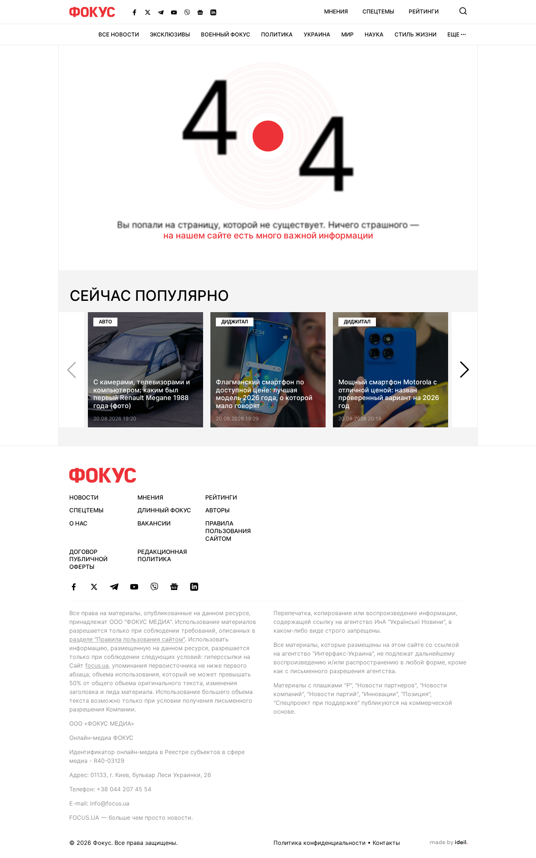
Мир (347, 34)
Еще (453, 34)
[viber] (154, 586)
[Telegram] (160, 12)
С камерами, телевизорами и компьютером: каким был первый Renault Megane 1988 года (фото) (141, 393)
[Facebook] (134, 12)
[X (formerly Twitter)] (147, 12)
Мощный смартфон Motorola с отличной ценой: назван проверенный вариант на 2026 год (388, 393)
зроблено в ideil (449, 842)
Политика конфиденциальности (319, 842)
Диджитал (234, 322)
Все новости (118, 34)
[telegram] (114, 586)
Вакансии (154, 523)
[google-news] (174, 586)
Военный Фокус (225, 34)
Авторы (217, 510)
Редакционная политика (162, 555)
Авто (105, 322)
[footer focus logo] (102, 475)
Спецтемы (378, 11)
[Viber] (187, 12)
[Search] (463, 11)
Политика (277, 34)
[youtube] (134, 586)
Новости (83, 497)
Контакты (386, 842)
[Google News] (200, 12)
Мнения (336, 11)
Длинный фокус (164, 510)
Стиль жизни (415, 34)
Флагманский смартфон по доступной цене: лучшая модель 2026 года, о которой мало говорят (264, 393)
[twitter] (94, 586)
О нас (78, 523)
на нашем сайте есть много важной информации (268, 235)
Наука (374, 34)
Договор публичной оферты (88, 559)
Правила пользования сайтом (228, 531)
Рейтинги (424, 11)
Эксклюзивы (170, 34)
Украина (317, 34)
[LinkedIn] (213, 12)
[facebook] (74, 586)
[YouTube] (173, 12)
